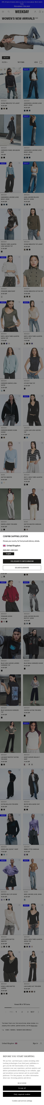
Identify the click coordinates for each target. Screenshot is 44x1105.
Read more (22, 1083)
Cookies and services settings (22, 1101)
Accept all (22, 1088)
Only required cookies (22, 1094)
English (8, 554)
